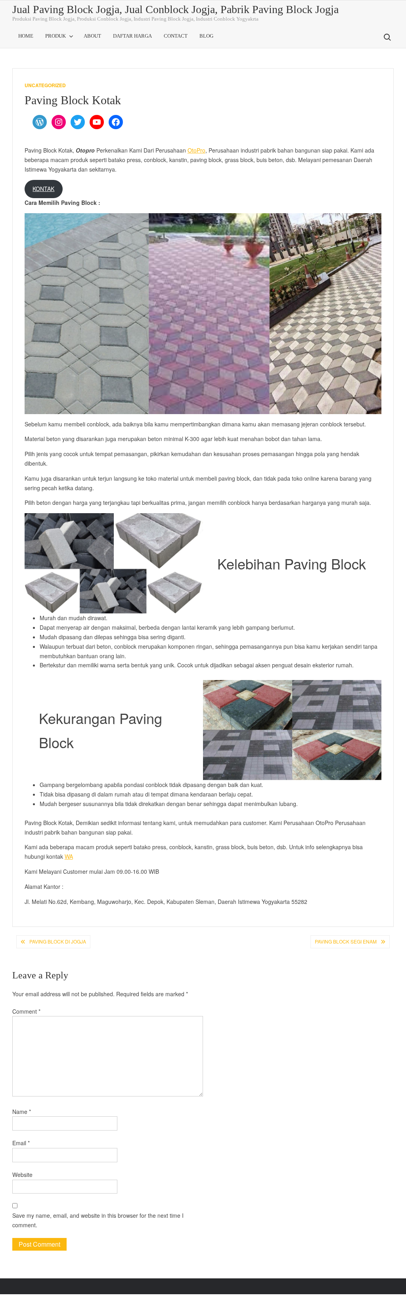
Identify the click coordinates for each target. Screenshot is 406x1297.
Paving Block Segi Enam (346, 941)
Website (22, 1175)
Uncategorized (45, 85)
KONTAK (43, 189)
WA (69, 856)
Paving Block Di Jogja (57, 941)
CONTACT (176, 36)
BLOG (206, 36)
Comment (26, 1011)
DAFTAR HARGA (132, 36)
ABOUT (92, 36)
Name (21, 1112)
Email (21, 1143)
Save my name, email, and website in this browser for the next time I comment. (98, 1220)
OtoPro (196, 150)
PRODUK (55, 36)
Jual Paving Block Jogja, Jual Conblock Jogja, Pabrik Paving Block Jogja (175, 9)
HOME (25, 36)
